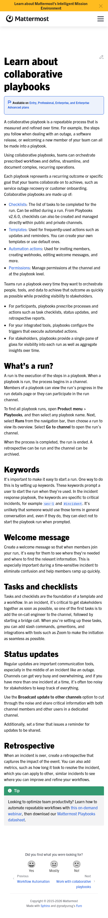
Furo (79, 905)
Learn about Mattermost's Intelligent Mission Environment (50, 5)
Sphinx (45, 905)
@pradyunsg (65, 905)
